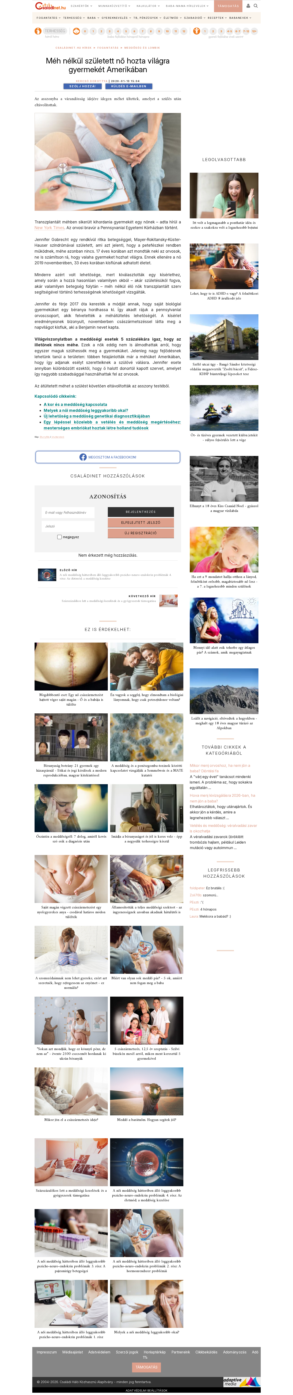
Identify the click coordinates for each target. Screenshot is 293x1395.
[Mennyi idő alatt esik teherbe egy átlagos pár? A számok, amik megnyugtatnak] (224, 620)
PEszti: (196, 902)
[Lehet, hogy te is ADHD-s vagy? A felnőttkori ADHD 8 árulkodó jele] (224, 266)
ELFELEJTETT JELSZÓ (141, 522)
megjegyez (71, 537)
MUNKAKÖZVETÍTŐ (112, 6)
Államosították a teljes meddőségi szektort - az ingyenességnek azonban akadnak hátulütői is (147, 910)
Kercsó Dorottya (92, 81)
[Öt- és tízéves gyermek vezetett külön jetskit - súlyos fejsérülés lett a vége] (224, 408)
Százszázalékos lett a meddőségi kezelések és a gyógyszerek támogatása (109, 601)
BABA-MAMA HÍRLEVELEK (185, 6)
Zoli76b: (204, 895)
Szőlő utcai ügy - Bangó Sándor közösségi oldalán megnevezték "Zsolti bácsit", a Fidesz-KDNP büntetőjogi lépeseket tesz (224, 369)
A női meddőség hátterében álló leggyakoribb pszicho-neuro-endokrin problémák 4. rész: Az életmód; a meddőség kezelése (116, 577)
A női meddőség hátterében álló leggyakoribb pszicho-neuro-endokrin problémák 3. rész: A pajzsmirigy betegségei (71, 1266)
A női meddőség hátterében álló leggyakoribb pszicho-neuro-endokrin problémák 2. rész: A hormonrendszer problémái (147, 1266)
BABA (91, 17)
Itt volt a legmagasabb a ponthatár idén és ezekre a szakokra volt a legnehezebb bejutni (224, 225)
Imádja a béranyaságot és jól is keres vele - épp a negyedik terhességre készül (146, 839)
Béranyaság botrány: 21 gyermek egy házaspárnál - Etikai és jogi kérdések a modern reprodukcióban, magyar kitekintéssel (71, 771)
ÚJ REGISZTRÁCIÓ (141, 533)
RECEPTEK (216, 17)
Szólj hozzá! (82, 86)
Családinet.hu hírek (73, 47)
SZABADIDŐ (193, 17)
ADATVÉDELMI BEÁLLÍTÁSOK (147, 1390)
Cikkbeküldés (206, 1352)
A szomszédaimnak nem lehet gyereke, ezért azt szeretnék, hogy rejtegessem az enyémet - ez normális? (71, 983)
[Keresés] (256, 4)
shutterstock (58, 437)
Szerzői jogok (127, 1352)
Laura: (210, 916)
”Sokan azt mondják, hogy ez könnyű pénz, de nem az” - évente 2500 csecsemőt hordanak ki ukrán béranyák (71, 1054)
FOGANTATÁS (47, 17)
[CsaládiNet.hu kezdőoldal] (50, 6)
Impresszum (47, 1352)
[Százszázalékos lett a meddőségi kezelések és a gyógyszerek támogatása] (71, 1162)
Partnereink (180, 1352)
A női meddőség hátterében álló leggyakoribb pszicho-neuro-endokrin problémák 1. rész (71, 1334)
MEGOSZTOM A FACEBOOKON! (111, 457)
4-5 (229, 31)
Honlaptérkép (155, 1352)
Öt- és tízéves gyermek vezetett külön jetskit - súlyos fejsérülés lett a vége (224, 437)
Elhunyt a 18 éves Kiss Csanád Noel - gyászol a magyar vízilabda (224, 508)
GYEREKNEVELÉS (115, 17)
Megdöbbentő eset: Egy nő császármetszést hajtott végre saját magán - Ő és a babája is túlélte (71, 700)
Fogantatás (108, 47)
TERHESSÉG (72, 17)
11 (175, 31)
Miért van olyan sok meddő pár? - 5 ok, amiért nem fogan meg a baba (146, 980)
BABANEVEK (238, 17)
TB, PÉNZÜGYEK (145, 17)
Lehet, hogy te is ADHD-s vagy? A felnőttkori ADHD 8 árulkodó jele (224, 296)
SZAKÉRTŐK (80, 6)
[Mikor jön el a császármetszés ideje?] (71, 1091)
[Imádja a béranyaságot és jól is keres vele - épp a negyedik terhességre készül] (146, 808)
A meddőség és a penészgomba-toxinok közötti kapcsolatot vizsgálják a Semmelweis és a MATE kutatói (146, 771)
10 (167, 31)
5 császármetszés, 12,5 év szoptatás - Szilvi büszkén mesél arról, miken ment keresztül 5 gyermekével (147, 1054)
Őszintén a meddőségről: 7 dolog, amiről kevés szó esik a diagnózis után (71, 839)
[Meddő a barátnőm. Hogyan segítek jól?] (146, 1091)
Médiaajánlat (72, 1352)
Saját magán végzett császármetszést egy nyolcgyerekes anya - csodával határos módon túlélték (71, 912)
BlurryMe (44, 437)
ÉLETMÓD (171, 17)
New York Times (49, 227)
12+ (254, 31)
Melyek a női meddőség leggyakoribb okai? (146, 1332)
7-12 (246, 31)
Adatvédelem (99, 1352)
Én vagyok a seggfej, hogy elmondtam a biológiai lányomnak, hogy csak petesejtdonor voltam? (146, 697)
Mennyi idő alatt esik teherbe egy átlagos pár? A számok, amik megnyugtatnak (224, 650)
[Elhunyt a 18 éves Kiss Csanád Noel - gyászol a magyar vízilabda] (224, 479)
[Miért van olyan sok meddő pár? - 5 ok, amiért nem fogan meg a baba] (146, 950)
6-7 (237, 31)
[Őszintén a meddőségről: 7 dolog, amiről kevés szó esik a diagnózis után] (71, 808)
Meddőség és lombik (142, 47)
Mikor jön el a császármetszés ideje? (71, 1120)
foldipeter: (207, 888)
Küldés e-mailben (128, 86)
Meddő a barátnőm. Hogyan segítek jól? (146, 1120)
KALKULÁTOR (147, 6)
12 (183, 31)
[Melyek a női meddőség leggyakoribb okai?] (146, 1304)
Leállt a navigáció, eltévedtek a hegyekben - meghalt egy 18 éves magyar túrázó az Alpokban (224, 723)
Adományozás (235, 1352)
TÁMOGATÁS (228, 6)
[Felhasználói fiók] (248, 4)
